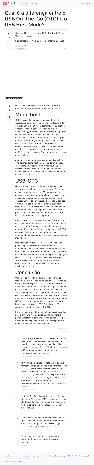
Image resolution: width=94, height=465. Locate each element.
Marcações (34, 3)
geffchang (63, 46)
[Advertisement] (41, 71)
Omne (25, 445)
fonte (65, 49)
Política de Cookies (27, 459)
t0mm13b (26, 429)
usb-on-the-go (21, 49)
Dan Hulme (63, 329)
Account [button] (84, 3)
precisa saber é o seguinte (32, 356)
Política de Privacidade (13, 462)
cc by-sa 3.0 (65, 456)
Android (23, 3)
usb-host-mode (21, 46)
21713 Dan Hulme (29, 389)
